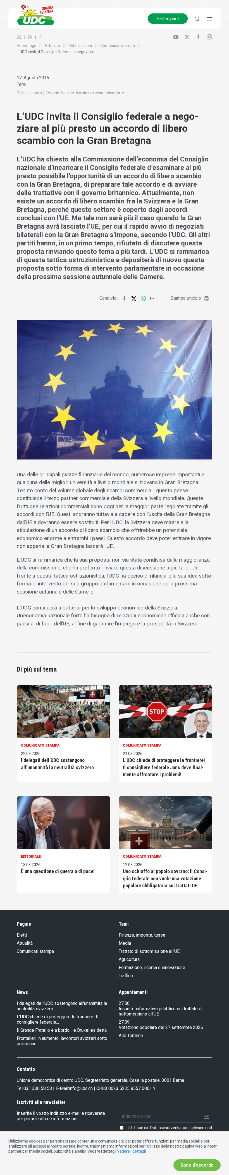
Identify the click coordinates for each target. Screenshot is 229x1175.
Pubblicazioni (80, 45)
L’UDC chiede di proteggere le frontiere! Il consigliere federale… (57, 1019)
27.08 (124, 1003)
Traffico (126, 975)
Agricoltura (129, 959)
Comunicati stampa (117, 45)
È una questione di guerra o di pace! (58, 871)
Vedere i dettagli (131, 1151)
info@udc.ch (81, 1088)
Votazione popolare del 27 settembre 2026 (161, 1027)
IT (40, 37)
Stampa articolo (186, 298)
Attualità (52, 45)
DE (19, 37)
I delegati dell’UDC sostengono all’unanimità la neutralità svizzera (57, 763)
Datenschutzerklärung (170, 1127)
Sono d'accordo (197, 1165)
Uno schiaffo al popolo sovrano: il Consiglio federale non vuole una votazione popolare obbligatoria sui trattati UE (165, 878)
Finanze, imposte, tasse (142, 935)
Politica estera (29, 93)
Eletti (22, 935)
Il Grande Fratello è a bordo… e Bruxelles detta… (63, 1030)
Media (125, 943)
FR (30, 37)
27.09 (124, 1022)
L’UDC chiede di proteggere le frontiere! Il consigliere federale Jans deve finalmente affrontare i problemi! (164, 767)
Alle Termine (131, 1035)
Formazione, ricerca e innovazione (152, 967)
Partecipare (167, 18)
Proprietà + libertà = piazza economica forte (85, 93)
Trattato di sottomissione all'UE (149, 951)
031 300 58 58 (37, 1088)
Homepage (26, 45)
